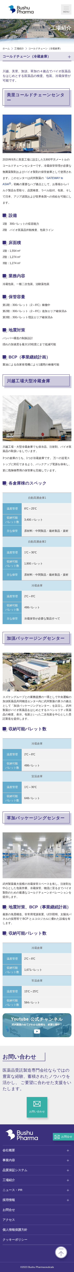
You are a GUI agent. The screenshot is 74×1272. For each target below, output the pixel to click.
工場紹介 (19, 48)
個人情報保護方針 (15, 1229)
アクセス (9, 1219)
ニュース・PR (12, 1190)
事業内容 (9, 1160)
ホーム (6, 48)
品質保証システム (15, 1170)
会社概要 (9, 1150)
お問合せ (9, 1210)
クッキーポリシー (15, 1239)
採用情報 (9, 1200)
